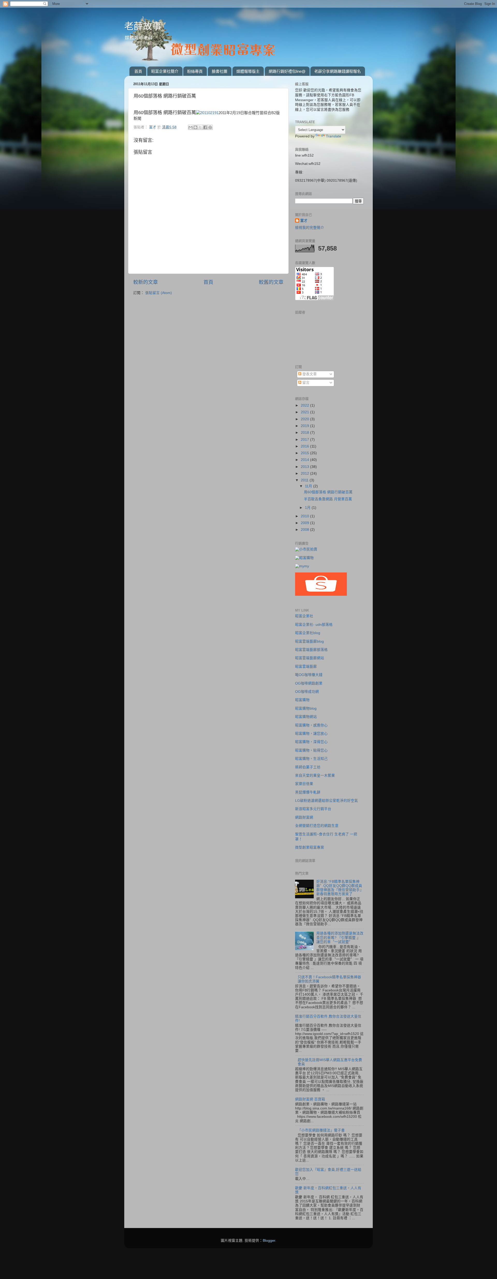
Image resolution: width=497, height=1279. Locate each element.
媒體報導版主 (248, 71)
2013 (305, 467)
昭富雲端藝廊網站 (309, 658)
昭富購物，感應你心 (311, 725)
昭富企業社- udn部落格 (314, 625)
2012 (305, 473)
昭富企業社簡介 (164, 71)
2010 (305, 516)
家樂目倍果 (304, 784)
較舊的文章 (271, 282)
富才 (304, 221)
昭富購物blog (306, 708)
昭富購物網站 (306, 717)
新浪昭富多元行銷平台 (313, 809)
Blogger (269, 1241)
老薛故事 (143, 26)
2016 (305, 446)
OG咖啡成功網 (307, 692)
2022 (305, 405)
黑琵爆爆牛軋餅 (307, 792)
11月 (309, 486)
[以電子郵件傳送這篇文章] (190, 127)
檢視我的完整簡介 (309, 228)
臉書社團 (219, 71)
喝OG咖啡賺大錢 (309, 675)
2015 (305, 453)
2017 (305, 440)
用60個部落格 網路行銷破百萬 (328, 492)
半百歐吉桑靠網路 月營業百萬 (328, 499)
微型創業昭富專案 (309, 847)
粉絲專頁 (195, 71)
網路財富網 (304, 817)
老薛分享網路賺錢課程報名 (337, 71)
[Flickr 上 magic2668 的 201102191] (207, 113)
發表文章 (309, 374)
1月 (308, 508)
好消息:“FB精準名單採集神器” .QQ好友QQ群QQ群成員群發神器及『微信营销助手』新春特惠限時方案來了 (339, 888)
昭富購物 (302, 700)
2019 (305, 426)
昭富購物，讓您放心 (311, 734)
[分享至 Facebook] (205, 127)
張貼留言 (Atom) (158, 293)
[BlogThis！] (195, 127)
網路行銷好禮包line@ (287, 71)
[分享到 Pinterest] (210, 127)
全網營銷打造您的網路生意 (317, 826)
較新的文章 (145, 282)
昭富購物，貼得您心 (311, 750)
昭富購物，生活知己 (311, 759)
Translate (333, 136)
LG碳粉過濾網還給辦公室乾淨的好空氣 (326, 801)
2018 (305, 433)
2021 (305, 412)
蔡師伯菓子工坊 (307, 767)
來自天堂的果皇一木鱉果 (315, 775)
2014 (305, 460)
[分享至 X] (200, 127)
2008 (305, 530)
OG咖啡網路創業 (309, 683)
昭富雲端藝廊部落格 (311, 650)
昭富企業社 (304, 616)
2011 (305, 480)
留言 (305, 383)
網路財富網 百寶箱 (310, 1099)
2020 (305, 419)
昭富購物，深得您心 (311, 742)
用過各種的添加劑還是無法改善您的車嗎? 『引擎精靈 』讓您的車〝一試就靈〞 (339, 937)
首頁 (138, 71)
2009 (305, 523)
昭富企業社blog (307, 633)
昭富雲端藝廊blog (309, 641)
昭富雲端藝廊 (306, 666)
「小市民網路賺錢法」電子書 (321, 1130)
